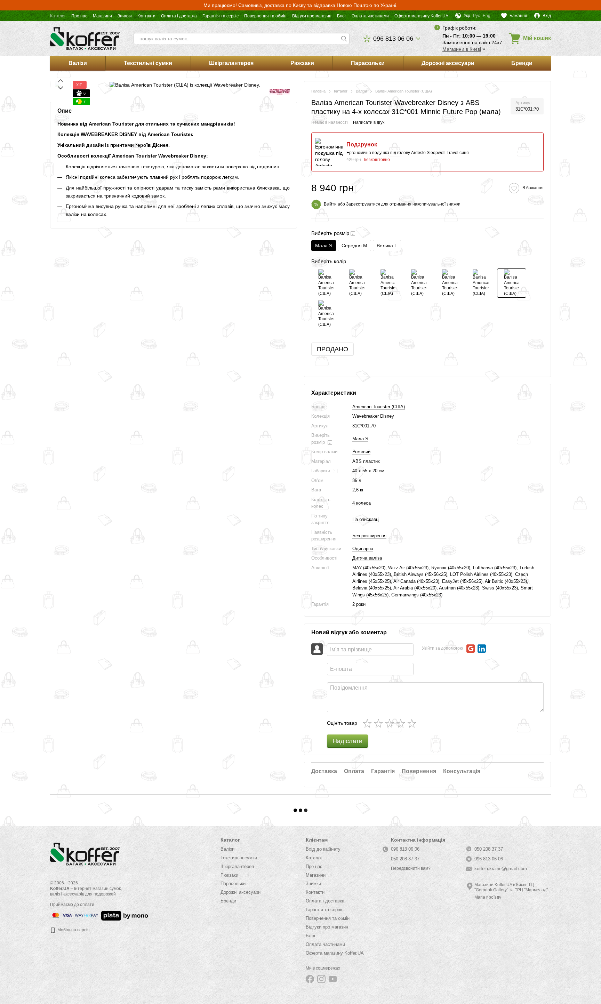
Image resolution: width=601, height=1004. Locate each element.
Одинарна (362, 548)
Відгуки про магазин (311, 16)
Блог (341, 16)
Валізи (78, 63)
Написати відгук (368, 122)
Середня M (354, 245)
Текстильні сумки (148, 63)
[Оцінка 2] (379, 723)
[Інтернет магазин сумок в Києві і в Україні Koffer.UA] (85, 853)
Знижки (125, 16)
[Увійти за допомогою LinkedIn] (482, 648)
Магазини (102, 16)
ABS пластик (366, 461)
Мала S (360, 438)
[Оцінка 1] (368, 723)
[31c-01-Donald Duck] (387, 283)
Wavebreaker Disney (373, 416)
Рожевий (361, 451)
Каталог (58, 16)
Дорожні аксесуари (448, 63)
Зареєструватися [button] (363, 204)
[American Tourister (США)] (279, 91)
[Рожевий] (511, 283)
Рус (476, 16)
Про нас (79, 16)
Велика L (387, 245)
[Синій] (325, 314)
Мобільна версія (73, 929)
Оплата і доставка (179, 16)
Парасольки (368, 63)
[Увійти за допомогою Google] (470, 648)
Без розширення (369, 535)
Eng (486, 16)
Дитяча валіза (367, 558)
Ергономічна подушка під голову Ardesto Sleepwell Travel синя (407, 152)
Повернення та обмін (265, 16)
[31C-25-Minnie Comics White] (418, 283)
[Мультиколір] (480, 283)
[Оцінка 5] (413, 723)
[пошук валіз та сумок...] (344, 38)
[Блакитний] (325, 283)
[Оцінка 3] (390, 723)
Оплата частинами (370, 16)
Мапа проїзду (487, 897)
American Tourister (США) (378, 406)
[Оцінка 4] (402, 723)
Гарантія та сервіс (220, 16)
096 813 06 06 (393, 38)
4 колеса (361, 503)
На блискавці (365, 519)
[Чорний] (356, 283)
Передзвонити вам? (411, 868)
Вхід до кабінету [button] (323, 849)
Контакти (146, 16)
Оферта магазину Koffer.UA (421, 16)
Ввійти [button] (330, 204)
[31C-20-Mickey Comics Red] (449, 283)
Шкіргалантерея (231, 63)
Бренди (521, 63)
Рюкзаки (302, 63)
